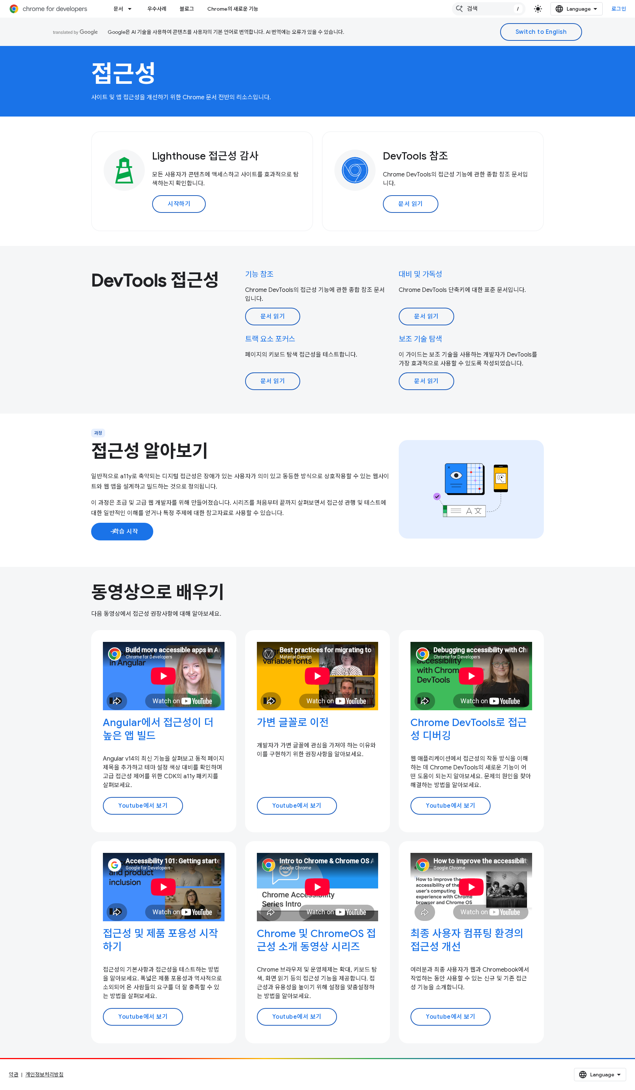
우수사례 (156, 9)
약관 (13, 1075)
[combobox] (488, 8)
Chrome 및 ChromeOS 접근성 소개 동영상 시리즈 (316, 940)
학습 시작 (124, 531)
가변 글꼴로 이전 (293, 722)
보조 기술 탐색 (420, 339)
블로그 (187, 9)
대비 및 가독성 (420, 274)
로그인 (619, 9)
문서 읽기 (410, 204)
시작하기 (179, 204)
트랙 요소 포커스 (270, 339)
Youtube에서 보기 (143, 806)
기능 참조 (259, 274)
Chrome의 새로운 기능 (232, 9)
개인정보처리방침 (44, 1075)
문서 (118, 9)
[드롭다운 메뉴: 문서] (132, 8)
